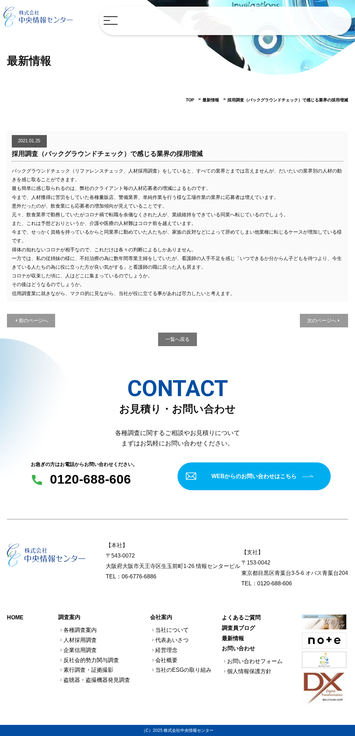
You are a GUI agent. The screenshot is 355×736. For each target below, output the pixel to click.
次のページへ (321, 320)
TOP (190, 100)
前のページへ (33, 320)
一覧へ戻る (177, 339)
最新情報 (210, 100)
